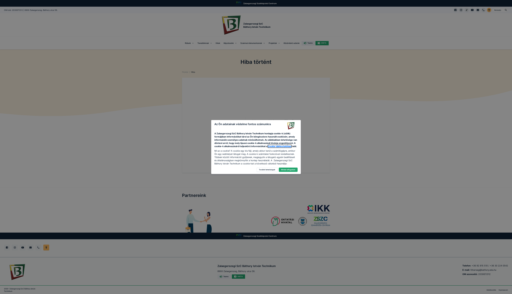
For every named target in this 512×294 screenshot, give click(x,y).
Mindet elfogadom (288, 170)
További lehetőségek (267, 170)
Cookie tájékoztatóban (279, 146)
